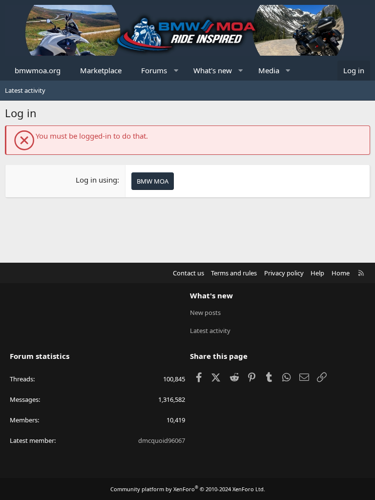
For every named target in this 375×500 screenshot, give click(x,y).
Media (268, 70)
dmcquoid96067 (161, 440)
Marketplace (101, 70)
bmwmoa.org (38, 70)
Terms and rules (234, 273)
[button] (176, 71)
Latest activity (25, 90)
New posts (205, 312)
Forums (154, 70)
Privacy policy (284, 273)
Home (341, 273)
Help (317, 273)
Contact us (188, 273)
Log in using (96, 180)
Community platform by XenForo (187, 489)
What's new (212, 70)
